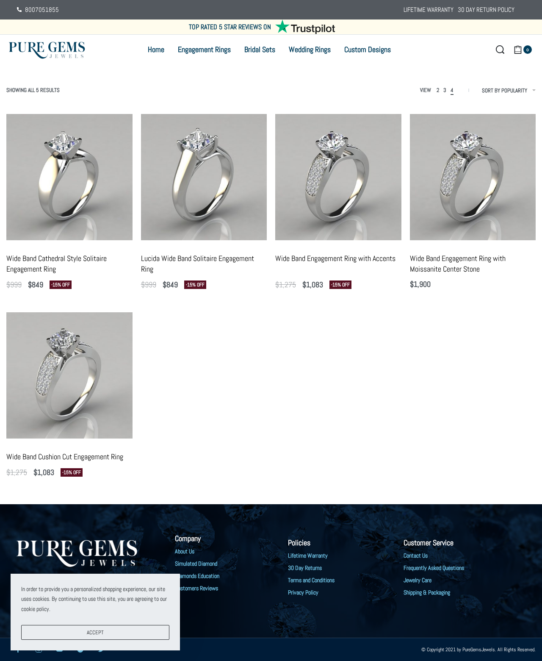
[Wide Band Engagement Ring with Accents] (338, 177)
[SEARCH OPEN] (500, 49)
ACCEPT (95, 632)
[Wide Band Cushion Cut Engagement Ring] (69, 375)
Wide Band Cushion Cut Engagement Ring (64, 456)
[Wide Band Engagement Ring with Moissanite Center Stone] (473, 177)
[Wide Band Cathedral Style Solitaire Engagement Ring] (69, 177)
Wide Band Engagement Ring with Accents (335, 258)
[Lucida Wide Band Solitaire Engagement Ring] (204, 177)
